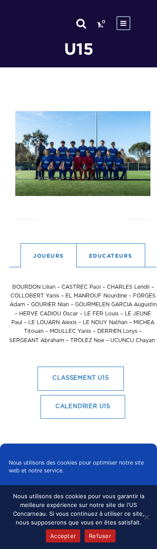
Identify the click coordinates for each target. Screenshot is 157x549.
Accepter (63, 535)
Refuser (100, 535)
